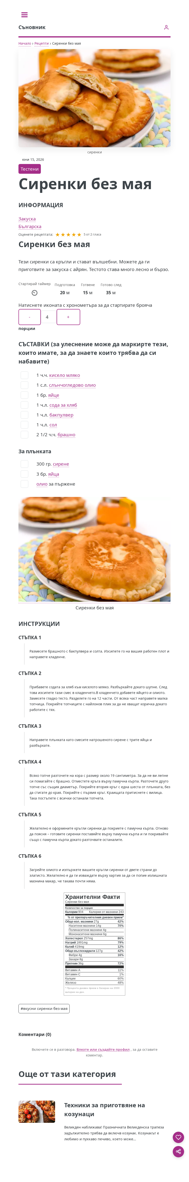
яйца (53, 474)
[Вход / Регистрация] (166, 27)
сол (53, 424)
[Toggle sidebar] (24, 14)
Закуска (27, 219)
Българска (29, 226)
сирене (61, 464)
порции (26, 328)
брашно (66, 434)
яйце (53, 395)
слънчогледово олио (72, 385)
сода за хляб (63, 405)
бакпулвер (61, 415)
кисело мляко (64, 375)
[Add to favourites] (178, 1137)
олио (41, 484)
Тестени (30, 169)
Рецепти (41, 43)
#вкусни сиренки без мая (44, 1008)
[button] (57, 234)
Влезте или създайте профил (103, 1049)
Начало (24, 43)
